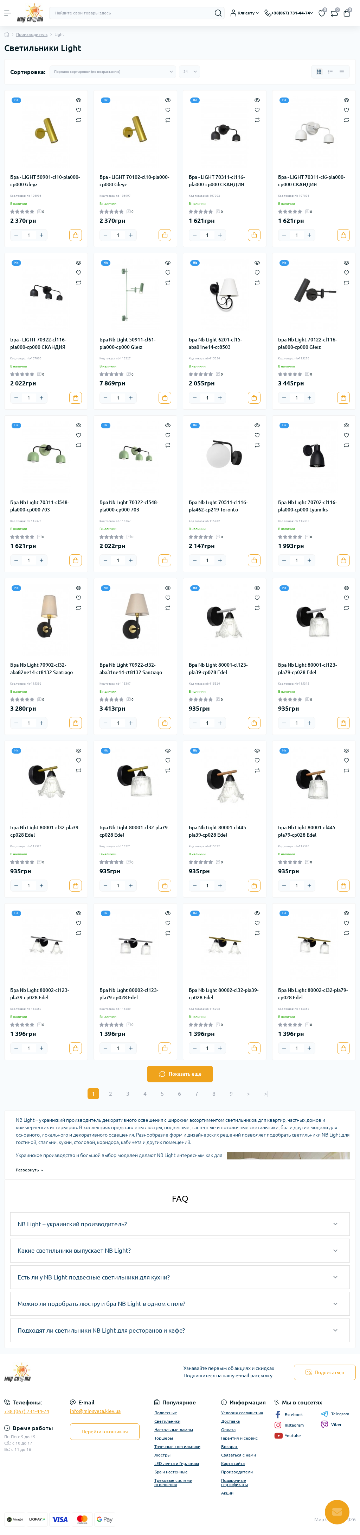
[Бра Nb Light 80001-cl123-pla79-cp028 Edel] (314, 620)
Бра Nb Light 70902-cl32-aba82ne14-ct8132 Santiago (41, 668)
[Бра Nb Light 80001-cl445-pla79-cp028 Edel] (314, 782)
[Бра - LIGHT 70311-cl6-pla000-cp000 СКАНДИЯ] (314, 132)
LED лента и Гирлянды (176, 1463)
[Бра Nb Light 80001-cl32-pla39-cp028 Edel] (46, 782)
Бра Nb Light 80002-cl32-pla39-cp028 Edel (223, 993)
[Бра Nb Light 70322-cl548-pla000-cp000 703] (135, 457)
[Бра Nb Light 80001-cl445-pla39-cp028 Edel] (225, 782)
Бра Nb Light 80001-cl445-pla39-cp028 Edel (218, 831)
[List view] (330, 71)
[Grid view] (319, 71)
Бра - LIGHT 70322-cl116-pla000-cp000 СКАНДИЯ (38, 343)
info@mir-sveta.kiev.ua (95, 1411)
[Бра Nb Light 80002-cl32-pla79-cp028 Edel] (314, 945)
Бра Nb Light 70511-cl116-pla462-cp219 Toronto (218, 505)
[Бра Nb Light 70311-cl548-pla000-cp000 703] (46, 457)
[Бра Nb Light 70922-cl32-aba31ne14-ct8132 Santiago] (135, 620)
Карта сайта (233, 1463)
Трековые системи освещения (173, 1482)
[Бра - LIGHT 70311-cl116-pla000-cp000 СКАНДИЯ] (225, 132)
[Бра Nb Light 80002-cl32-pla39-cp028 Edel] (225, 945)
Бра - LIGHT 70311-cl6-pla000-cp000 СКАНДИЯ (311, 180)
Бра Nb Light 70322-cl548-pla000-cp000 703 (128, 505)
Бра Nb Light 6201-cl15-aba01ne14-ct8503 (215, 343)
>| (266, 1093)
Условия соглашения (242, 1412)
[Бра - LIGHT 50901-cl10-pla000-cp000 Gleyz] (46, 132)
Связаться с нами (238, 1455)
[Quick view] (78, 99)
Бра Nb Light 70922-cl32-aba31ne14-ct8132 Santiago (130, 668)
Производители (237, 1472)
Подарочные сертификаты (234, 1482)
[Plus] (41, 235)
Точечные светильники (177, 1446)
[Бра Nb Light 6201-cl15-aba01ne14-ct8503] (225, 295)
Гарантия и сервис (239, 1438)
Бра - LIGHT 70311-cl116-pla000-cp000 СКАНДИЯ (217, 180)
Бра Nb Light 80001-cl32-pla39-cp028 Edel (45, 831)
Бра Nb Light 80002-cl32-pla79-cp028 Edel (313, 993)
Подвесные (165, 1412)
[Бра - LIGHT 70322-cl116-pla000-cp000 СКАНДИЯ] (46, 295)
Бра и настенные (171, 1472)
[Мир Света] (60, 1372)
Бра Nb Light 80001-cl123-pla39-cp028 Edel (218, 668)
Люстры (162, 1455)
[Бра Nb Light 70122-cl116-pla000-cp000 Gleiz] (314, 295)
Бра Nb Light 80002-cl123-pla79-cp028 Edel (128, 993)
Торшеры (163, 1438)
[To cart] (75, 235)
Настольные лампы (173, 1429)
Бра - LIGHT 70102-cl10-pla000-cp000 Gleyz (134, 180)
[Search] (218, 13)
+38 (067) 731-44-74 (26, 1411)
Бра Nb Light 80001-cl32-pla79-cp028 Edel (134, 831)
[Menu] (7, 13)
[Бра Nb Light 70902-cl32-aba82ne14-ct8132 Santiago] (46, 620)
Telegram (340, 1413)
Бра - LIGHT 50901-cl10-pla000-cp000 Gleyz (45, 180)
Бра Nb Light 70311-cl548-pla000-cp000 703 (39, 505)
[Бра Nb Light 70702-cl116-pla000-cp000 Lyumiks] (314, 457)
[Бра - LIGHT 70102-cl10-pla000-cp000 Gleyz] (135, 132)
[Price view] (341, 71)
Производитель (31, 34)
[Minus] (16, 235)
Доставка (230, 1421)
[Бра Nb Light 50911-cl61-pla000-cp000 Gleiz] (135, 295)
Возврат (229, 1446)
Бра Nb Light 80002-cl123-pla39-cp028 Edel (39, 993)
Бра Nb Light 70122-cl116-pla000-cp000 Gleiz (307, 343)
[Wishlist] (78, 109)
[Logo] (30, 13)
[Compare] (78, 119)
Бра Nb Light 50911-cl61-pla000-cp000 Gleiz (127, 343)
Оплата (228, 1429)
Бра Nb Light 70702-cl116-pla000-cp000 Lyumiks (307, 505)
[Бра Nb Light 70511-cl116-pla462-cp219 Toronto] (225, 457)
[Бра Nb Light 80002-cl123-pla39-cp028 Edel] (46, 945)
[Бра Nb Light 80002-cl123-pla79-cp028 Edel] (135, 945)
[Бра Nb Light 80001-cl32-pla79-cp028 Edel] (135, 782)
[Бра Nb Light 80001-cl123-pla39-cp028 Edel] (225, 620)
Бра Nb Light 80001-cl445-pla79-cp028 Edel (307, 831)
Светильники (167, 1421)
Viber (336, 1424)
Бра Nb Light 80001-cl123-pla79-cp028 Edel (307, 668)
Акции (227, 1493)
